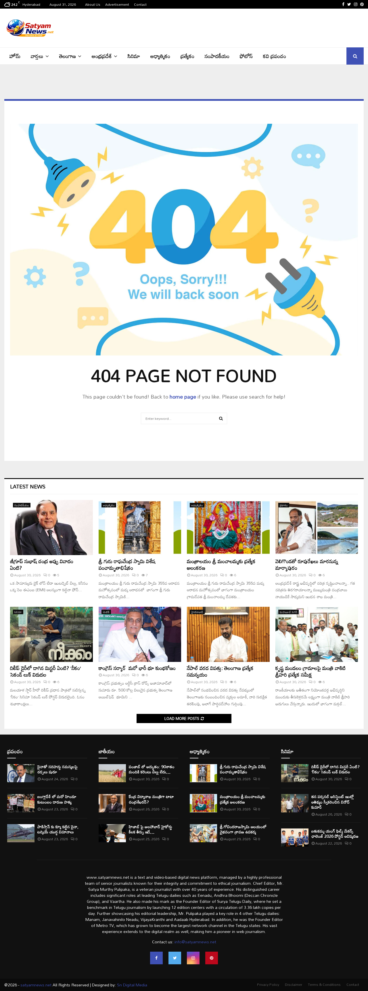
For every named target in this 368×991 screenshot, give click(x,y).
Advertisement (117, 4)
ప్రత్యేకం (187, 56)
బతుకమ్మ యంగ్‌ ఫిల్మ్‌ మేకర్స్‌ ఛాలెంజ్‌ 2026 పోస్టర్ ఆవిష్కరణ (335, 833)
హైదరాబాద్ (197, 612)
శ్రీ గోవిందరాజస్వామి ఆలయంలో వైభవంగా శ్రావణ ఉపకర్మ (243, 829)
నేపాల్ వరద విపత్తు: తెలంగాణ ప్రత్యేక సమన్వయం (220, 671)
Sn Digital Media (131, 985)
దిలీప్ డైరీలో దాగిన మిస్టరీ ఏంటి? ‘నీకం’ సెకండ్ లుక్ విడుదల (45, 671)
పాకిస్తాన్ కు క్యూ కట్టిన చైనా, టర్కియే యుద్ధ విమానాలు (57, 829)
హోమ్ (14, 56)
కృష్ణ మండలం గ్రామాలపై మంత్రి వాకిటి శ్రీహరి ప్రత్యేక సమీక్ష (310, 671)
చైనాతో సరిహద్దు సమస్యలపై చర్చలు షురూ (57, 769)
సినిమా (134, 56)
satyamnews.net (35, 985)
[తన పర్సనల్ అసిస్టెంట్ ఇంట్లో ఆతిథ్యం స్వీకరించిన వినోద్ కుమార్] (294, 803)
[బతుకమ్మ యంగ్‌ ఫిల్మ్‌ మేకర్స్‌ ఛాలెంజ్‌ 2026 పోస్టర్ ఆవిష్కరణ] (294, 837)
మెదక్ (106, 612)
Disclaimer (293, 984)
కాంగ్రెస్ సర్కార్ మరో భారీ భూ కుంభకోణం (137, 668)
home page (183, 396)
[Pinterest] (211, 958)
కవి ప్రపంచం (274, 56)
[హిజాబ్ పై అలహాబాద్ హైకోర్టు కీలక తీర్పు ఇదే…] (112, 833)
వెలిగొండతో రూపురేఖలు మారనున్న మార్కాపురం (306, 564)
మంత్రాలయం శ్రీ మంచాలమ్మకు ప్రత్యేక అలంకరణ (221, 564)
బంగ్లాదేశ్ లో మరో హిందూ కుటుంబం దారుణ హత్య (56, 799)
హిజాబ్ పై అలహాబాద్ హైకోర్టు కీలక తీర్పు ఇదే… (150, 829)
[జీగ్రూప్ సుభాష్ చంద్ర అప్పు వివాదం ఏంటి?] (51, 527)
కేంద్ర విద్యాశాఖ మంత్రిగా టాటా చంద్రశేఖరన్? (151, 799)
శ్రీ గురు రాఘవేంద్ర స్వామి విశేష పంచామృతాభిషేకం (127, 564)
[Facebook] (156, 958)
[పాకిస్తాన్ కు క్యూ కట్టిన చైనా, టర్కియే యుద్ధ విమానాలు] (20, 833)
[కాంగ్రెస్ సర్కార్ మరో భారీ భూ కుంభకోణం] (140, 634)
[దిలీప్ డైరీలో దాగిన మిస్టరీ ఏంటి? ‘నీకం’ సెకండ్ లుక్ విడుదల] (51, 634)
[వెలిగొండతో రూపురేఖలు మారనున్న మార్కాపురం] (316, 527)
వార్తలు (37, 56)
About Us (92, 4)
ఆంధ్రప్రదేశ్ (102, 56)
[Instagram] (193, 958)
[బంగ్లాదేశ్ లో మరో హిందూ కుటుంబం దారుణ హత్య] (20, 803)
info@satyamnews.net (195, 942)
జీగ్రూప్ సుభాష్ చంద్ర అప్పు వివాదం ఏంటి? (41, 564)
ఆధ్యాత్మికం (160, 56)
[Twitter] (174, 958)
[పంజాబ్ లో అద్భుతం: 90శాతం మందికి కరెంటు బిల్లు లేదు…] (112, 773)
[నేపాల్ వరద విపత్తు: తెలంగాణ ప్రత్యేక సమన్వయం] (228, 634)
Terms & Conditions (324, 984)
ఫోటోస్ (246, 56)
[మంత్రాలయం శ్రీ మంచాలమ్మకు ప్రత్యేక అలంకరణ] (228, 527)
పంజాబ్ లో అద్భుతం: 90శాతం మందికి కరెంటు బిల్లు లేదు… (152, 769)
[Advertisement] (259, 27)
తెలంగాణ (67, 56)
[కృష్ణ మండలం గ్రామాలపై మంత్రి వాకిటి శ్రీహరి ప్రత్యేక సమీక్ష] (316, 634)
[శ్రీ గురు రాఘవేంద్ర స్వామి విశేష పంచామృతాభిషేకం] (140, 527)
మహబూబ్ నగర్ (288, 612)
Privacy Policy (268, 984)
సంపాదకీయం (217, 56)
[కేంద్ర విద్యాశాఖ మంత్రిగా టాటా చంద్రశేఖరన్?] (112, 803)
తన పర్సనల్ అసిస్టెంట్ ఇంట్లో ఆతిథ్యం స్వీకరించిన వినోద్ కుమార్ (332, 802)
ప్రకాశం (284, 505)
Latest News (27, 486)
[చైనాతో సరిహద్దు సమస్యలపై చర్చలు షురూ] (20, 773)
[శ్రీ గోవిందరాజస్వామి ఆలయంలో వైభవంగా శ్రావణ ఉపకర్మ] (203, 833)
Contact (140, 4)
